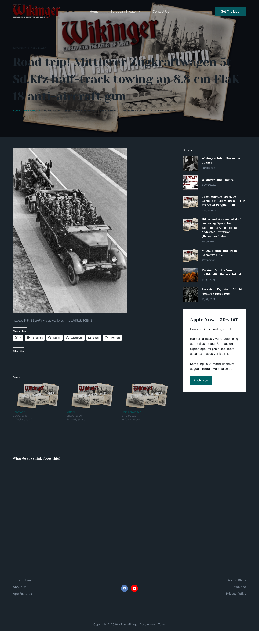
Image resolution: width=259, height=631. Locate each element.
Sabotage (19, 411)
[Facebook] (124, 588)
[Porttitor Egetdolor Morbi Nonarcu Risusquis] (190, 294)
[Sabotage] (38, 395)
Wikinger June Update (218, 180)
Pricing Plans (236, 580)
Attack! (71, 411)
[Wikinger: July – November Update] (190, 163)
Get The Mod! (230, 11)
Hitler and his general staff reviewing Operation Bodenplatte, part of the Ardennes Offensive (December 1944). (222, 228)
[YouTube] (134, 588)
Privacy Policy (236, 594)
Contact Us (161, 11)
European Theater (124, 11)
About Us (20, 587)
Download (238, 587)
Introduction (22, 580)
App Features (22, 594)
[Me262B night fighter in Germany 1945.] (190, 255)
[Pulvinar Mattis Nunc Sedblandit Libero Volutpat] (190, 275)
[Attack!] (92, 395)
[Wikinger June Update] (190, 182)
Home (94, 11)
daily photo (38, 48)
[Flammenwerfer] (147, 395)
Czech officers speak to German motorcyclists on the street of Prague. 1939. (223, 201)
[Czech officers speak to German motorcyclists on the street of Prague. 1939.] (190, 202)
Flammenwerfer (131, 411)
